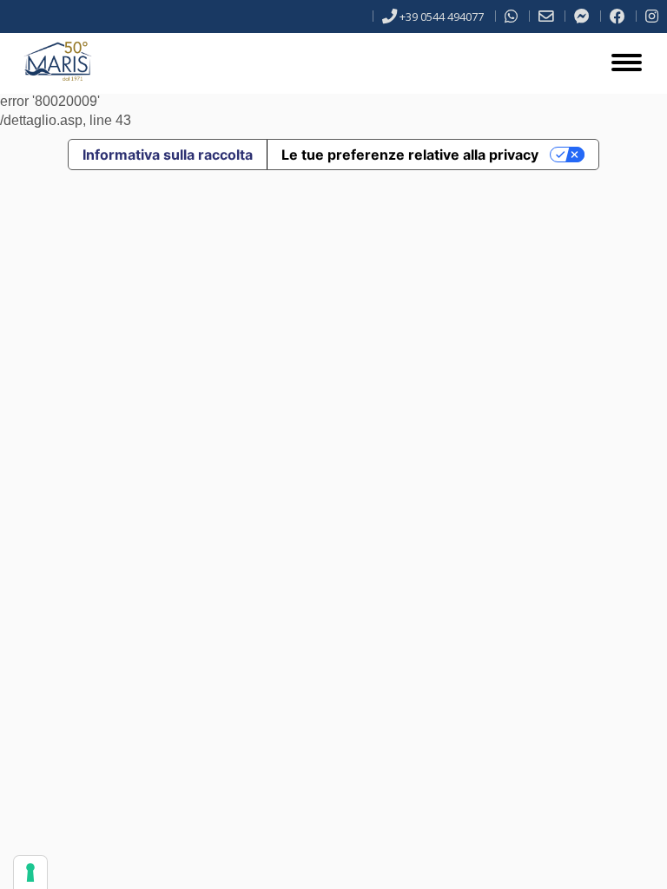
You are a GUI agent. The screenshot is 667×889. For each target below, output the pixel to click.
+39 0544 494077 (442, 16)
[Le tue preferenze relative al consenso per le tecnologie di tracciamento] (30, 872)
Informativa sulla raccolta (168, 154)
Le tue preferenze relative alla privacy (409, 154)
